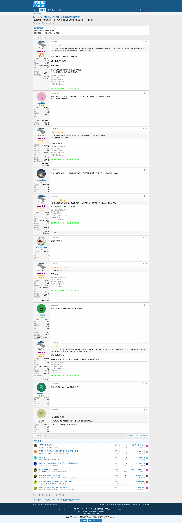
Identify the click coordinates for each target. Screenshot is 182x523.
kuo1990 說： (56, 132)
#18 (147, 237)
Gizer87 (40, 465)
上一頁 (37, 38)
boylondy (41, 453)
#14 (147, 93)
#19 (147, 263)
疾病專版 (55, 465)
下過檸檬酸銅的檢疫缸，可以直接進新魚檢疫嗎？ (56, 481)
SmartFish (37, 23)
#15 (147, 128)
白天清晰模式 (39, 504)
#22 (147, 384)
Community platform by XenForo (91, 508)
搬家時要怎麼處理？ (45, 445)
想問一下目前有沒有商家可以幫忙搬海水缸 (53, 488)
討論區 (42, 10)
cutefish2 (142, 447)
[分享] (144, 42)
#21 (147, 342)
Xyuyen (40, 459)
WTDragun (41, 447)
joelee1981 (141, 490)
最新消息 (51, 10)
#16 (147, 170)
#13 (147, 42)
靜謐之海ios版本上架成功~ (48, 469)
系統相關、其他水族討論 (61, 453)
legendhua (41, 477)
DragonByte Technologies (111, 510)
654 (48, 405)
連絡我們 (103, 504)
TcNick (40, 483)
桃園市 (47, 115)
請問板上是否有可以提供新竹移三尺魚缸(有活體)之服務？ (59, 451)
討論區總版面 (37, 13)
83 (48, 328)
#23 (147, 410)
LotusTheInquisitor (44, 490)
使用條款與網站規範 (123, 504)
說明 (140, 504)
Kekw (143, 465)
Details (121, 510)
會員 (60, 10)
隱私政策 (134, 504)
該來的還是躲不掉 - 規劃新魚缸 (49, 475)
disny (143, 483)
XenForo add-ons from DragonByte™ (85, 510)
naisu (40, 471)
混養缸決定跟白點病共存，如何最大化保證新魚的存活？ (58, 463)
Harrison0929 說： (58, 267)
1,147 (47, 431)
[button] (56, 10)
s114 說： (55, 45)
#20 (147, 305)
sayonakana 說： (57, 200)
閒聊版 (57, 447)
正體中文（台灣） (52, 504)
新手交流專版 (56, 459)
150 (48, 67)
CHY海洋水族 (38, 28)
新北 (47, 327)
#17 (147, 196)
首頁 (35, 10)
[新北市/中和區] (44, 66)
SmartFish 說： (57, 414)
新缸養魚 (41, 457)
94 (48, 259)
